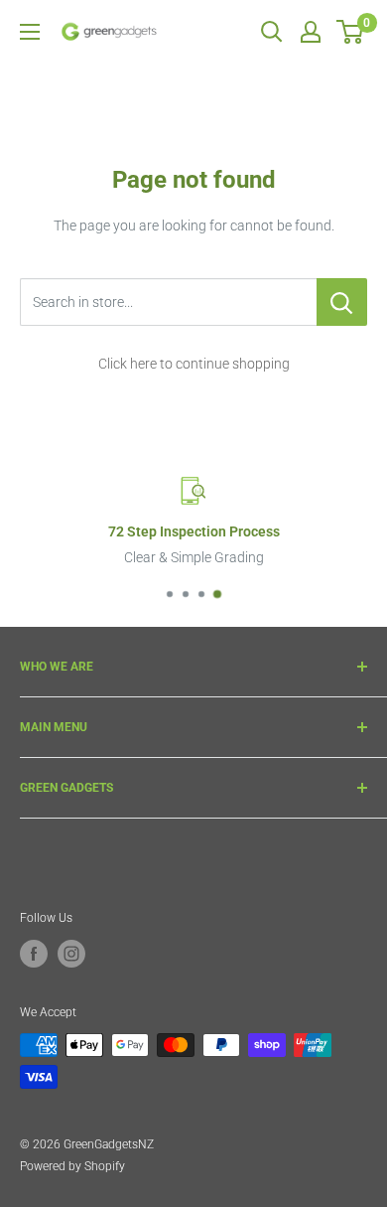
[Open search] (272, 32)
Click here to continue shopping (194, 364)
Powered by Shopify (72, 1166)
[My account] (311, 32)
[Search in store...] (342, 302)
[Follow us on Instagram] (71, 954)
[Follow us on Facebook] (34, 954)
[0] (350, 32)
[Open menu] (30, 32)
